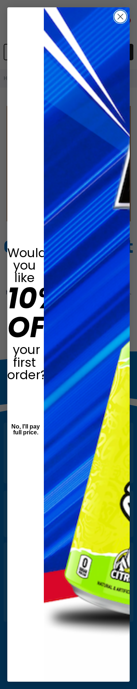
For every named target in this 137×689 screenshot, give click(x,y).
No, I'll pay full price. (25, 429)
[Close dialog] (120, 16)
